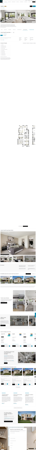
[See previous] (17, 312)
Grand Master (9, 29)
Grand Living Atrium (25, 29)
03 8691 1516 (24, 340)
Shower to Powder (3, 48)
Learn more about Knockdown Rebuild (8, 421)
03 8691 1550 (2, 340)
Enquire (31, 6)
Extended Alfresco (3, 52)
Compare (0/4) (35, 315)
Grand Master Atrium (19, 29)
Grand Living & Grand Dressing (4, 49)
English (2, 449)
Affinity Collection (2, 321)
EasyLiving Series (15, 403)
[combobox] (2, 449)
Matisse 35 (3, 403)
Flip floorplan (21, 226)
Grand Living (5, 29)
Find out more (2, 325)
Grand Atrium (14, 29)
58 (13, 32)
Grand (1, 29)
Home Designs (2, 3)
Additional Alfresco (3, 51)
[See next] (34, 279)
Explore (16, 384)
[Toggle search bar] (31, 2)
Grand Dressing (2, 50)
